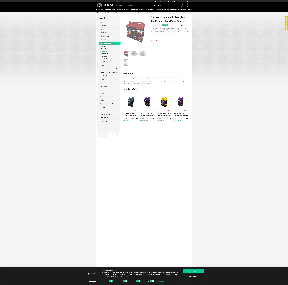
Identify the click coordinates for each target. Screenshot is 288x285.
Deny (193, 281)
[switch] (125, 281)
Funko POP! (104, 56)
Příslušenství (104, 58)
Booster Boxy (104, 48)
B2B (170, 1)
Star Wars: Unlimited (110, 12)
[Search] (117, 5)
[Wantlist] (136, 118)
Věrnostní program (187, 1)
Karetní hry (102, 12)
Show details (160, 281)
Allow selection (193, 276)
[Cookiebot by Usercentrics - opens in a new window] (91, 282)
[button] (130, 120)
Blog (164, 1)
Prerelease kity (104, 53)
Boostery (103, 46)
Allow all (193, 271)
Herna (158, 1)
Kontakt (177, 1)
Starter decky (119, 12)
